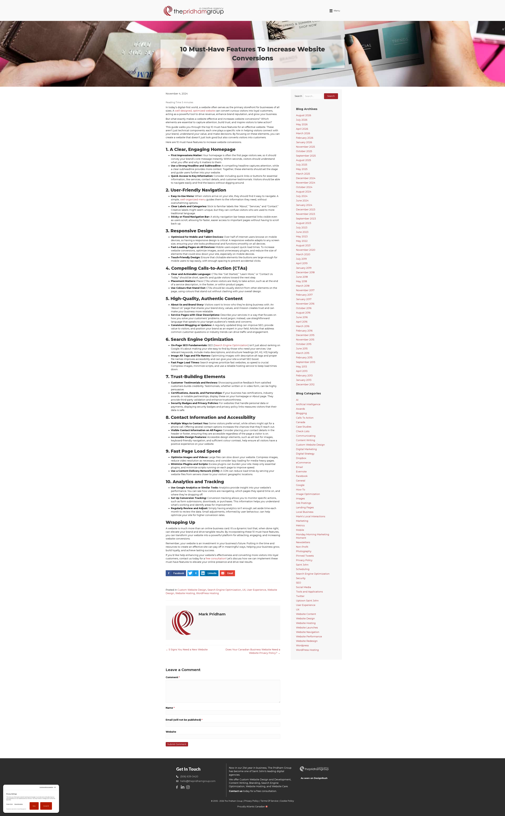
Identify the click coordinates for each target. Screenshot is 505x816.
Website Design (305, 618)
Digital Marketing (306, 449)
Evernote (301, 471)
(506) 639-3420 (189, 776)
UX (244, 589)
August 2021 (303, 245)
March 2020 (303, 254)
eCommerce (303, 462)
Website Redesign (307, 641)
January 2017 (303, 299)
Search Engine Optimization (231, 345)
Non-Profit (302, 546)
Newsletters (303, 542)
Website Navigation (307, 632)
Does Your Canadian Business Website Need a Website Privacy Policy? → (253, 651)
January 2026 (304, 142)
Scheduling (302, 569)
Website (171, 731)
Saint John (302, 564)
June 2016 (302, 317)
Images (300, 498)
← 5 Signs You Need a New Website (187, 649)
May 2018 (301, 281)
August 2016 (303, 312)
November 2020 (305, 249)
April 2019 (301, 263)
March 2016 (302, 326)
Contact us (235, 791)
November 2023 (305, 214)
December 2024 (305, 178)
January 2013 (303, 380)
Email (299, 467)
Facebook (302, 476)
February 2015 (304, 357)
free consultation (216, 558)
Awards (300, 408)
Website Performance (309, 636)
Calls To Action (305, 417)
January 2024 (304, 205)
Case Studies (303, 426)
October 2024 (304, 187)
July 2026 (301, 119)
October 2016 (304, 308)
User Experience (256, 589)
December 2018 (305, 272)
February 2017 (304, 294)
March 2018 (302, 285)
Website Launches (307, 627)
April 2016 (301, 321)
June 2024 (302, 200)
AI (297, 399)
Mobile (300, 530)
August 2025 (303, 160)
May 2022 (302, 241)
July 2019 (301, 258)
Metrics (300, 525)
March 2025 (303, 173)
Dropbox (301, 458)
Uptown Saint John (307, 600)
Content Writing (305, 440)
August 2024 (303, 191)
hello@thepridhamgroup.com (198, 781)
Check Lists (302, 431)
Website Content (306, 614)
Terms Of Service (269, 801)
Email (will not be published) (184, 719)
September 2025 (306, 155)
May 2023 (302, 236)
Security (300, 578)
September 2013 (305, 362)
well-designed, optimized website (195, 110)
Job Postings (303, 503)
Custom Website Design (192, 589)
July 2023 (301, 227)
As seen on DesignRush (314, 778)
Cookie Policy (287, 801)
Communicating (305, 435)
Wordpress (302, 645)
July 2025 (301, 164)
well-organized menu (193, 199)
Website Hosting (185, 593)
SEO (298, 582)
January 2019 (303, 268)
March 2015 (302, 353)
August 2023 (303, 223)
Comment (173, 677)
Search (298, 96)
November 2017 (305, 290)
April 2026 (302, 128)
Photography (303, 551)
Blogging (301, 413)
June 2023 (302, 232)
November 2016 (305, 303)
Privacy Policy (304, 560)
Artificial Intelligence (308, 404)
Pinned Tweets (305, 555)
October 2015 (303, 344)
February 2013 (304, 375)
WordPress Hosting (207, 593)
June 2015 (302, 348)
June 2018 (302, 276)
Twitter (300, 596)
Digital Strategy (305, 453)
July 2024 (301, 196)
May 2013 (301, 366)
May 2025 (301, 169)
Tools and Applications (309, 591)
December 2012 (305, 384)
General (300, 480)
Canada (300, 422)
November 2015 (305, 339)
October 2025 (304, 151)
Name (170, 707)
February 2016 (304, 330)
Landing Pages (305, 507)
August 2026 (303, 115)
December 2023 (305, 209)
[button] (331, 96)
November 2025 (305, 146)
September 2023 (306, 218)
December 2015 (305, 335)
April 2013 (301, 371)
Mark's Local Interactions (310, 516)
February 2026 (304, 137)
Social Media (303, 587)
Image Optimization (308, 494)
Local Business (304, 512)
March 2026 (303, 133)
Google (300, 485)
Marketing (302, 520)
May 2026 (302, 124)
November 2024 (305, 182)
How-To (300, 489)
